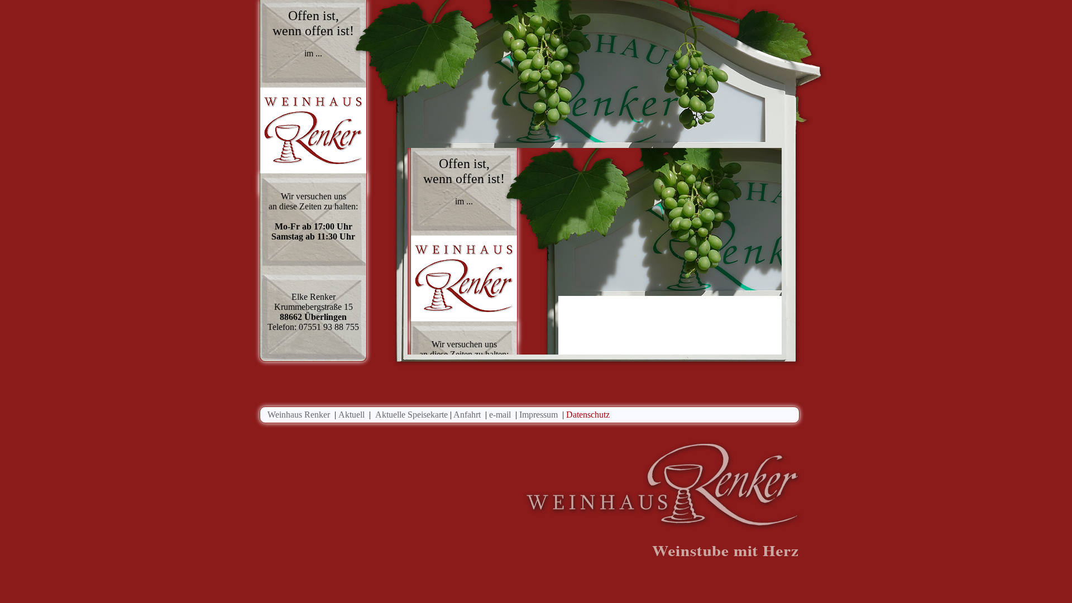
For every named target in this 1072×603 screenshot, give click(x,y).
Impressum (538, 414)
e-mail (500, 414)
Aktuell (351, 414)
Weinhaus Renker (298, 414)
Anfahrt (467, 414)
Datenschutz (588, 414)
